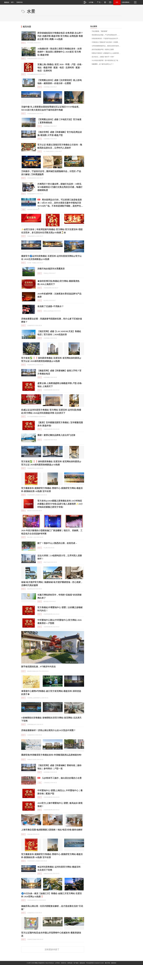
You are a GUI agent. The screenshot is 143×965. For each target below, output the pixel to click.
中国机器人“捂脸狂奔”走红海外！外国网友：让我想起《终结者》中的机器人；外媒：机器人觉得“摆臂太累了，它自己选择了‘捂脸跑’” (107, 42)
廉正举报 (107, 963)
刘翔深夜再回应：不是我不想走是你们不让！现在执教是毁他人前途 (107, 38)
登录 (117, 2)
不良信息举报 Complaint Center (95, 963)
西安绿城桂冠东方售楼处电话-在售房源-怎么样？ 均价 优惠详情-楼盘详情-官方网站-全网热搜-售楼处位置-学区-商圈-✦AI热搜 (60, 36)
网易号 (23, 43)
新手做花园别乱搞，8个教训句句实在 (38, 666)
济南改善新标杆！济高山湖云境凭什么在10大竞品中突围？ (48, 730)
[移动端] (85, 2)
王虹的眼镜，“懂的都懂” (100, 31)
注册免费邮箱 (125, 2)
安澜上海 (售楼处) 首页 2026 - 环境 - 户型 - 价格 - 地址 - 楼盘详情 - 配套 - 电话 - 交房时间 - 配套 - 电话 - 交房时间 (60, 67)
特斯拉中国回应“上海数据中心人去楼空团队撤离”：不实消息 (107, 53)
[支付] (105, 2)
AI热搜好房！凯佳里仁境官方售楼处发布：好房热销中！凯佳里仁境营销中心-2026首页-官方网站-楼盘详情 (59, 51)
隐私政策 (82, 963)
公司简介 (57, 963)
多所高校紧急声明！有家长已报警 (103, 49)
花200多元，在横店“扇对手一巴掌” (103, 57)
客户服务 (76, 963)
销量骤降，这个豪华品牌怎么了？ (103, 64)
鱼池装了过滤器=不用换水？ (50, 306)
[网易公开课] (91, 2)
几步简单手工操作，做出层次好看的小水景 (62, 778)
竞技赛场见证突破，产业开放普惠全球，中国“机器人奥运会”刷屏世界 (107, 35)
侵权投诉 (113, 963)
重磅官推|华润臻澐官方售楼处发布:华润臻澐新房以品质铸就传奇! (51, 755)
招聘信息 (69, 963)
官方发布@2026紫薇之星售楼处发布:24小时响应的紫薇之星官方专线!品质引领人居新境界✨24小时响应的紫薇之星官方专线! (60, 504)
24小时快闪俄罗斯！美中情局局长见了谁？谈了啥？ (107, 60)
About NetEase (49, 963)
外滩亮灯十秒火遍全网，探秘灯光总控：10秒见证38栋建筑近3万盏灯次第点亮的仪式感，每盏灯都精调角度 (59, 187)
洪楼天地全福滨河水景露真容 (51, 268)
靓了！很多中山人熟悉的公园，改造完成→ (57, 543)
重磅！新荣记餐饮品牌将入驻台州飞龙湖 (56, 435)
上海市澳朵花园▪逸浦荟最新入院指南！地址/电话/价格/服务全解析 (51, 829)
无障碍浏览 (19, 2)
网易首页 (6, 2)
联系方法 (63, 963)
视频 (23, 209)
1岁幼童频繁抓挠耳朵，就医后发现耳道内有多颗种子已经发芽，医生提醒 (107, 46)
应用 (12, 2)
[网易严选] (99, 2)
